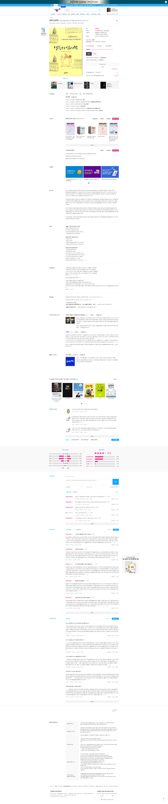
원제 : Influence (81, 23)
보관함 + (95, 53)
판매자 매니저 (92, 786)
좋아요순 (107, 618)
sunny (73, 411)
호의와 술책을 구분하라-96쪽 (73, 277)
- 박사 (79, 277)
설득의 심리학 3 (112, 136)
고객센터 (112, 5)
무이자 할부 (99, 45)
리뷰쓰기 (116, 529)
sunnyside (67, 593)
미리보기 (66, 78)
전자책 (59, 5)
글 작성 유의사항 (114, 487)
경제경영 (72, 101)
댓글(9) (80, 593)
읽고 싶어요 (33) (75, 439)
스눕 (100, 398)
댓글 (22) (82, 635)
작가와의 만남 (93, 14)
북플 (107, 14)
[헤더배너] (112, 10)
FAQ (113, 795)
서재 (110, 14)
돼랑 (76, 504)
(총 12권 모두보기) (80, 118)
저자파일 (91, 314)
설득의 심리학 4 (101, 136)
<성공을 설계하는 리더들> (101, 325)
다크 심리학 (67, 398)
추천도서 (88, 14)
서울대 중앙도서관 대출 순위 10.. (94, 108)
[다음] (78, 51)
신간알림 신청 (73, 97)
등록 (116, 481)
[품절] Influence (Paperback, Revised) (73, 156)
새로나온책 (73, 14)
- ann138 (76, 274)
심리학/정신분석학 (78, 104)
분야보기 (53, 14)
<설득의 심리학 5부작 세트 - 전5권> (87, 325)
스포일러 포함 (89, 487)
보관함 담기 (109, 118)
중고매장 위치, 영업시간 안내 (108, 799)
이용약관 (60, 786)
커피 (94, 5)
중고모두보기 (114, 68)
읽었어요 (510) (94, 439)
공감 (117, 504)
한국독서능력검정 (90, 110)
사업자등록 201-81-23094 (62, 793)
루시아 (76, 520)
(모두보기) (86, 327)
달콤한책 (67, 544)
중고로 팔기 (98, 72)
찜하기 (117, 635)
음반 (88, 5)
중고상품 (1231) (102, 64)
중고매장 (81, 5)
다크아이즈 (68, 696)
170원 (102, 66)
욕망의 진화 (89, 398)
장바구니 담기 (115, 118)
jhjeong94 (77, 509)
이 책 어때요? (115, 439)
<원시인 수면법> (98, 357)
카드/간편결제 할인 (90, 45)
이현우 (61, 23)
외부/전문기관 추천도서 (80, 108)
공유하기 (117, 20)
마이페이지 (108, 5)
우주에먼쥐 (77, 498)
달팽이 (67, 576)
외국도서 (66, 5)
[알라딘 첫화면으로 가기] (57, 9)
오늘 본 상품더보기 (114, 710)
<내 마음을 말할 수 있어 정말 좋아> (87, 357)
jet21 (66, 559)
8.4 (93, 41)
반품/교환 (101, 722)
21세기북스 (69, 23)
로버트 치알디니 (52, 23)
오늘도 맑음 (77, 515)
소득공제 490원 (108, 45)
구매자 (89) (68, 529)
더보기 (85, 260)
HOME (52, 5)
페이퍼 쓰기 (115, 618)
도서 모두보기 (75, 354)
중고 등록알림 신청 (90, 72)
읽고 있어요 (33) (84, 439)
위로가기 (163, 799)
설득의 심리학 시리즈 (83, 20)
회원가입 (104, 5)
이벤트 (77, 14)
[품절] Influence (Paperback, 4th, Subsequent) (75, 158)
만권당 (63, 5)
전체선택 (102, 118)
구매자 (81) (68, 492)
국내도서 (55, 5)
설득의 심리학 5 (69, 136)
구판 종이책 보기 (103, 57)
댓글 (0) (85, 411)
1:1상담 (97, 722)
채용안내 (56, 786)
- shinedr (71, 289)
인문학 (72, 104)
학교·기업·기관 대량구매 (113, 786)
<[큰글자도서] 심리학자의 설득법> (76, 344)
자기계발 (72, 99)
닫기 (166, 2)
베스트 (69, 14)
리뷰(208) (103, 41)
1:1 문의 (102, 795)
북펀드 (99, 14)
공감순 (109, 529)
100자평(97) (97, 41)
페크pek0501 (68, 635)
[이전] (53, 51)
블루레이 (91, 5)
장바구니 (116, 5)
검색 (100, 10)
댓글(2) (79, 576)
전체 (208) (78, 529)
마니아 (67, 439)
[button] (81, 403)
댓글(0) (80, 544)
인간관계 (77, 106)
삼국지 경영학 (111, 398)
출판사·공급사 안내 (99, 786)
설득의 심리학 (89, 57)
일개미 (73, 424)
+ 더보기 (113, 542)
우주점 (85, 5)
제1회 (96, 110)
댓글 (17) (82, 652)
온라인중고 (76, 5)
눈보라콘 (67, 681)
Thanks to (113, 504)
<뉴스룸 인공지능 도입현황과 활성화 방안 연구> (104, 344)
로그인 (101, 5)
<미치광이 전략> (106, 357)
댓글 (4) (85, 424)
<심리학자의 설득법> (88, 344)
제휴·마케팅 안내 (85, 786)
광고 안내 (106, 786)
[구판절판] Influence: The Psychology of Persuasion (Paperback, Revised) (81, 153)
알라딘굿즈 (71, 5)
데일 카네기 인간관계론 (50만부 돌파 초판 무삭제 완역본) (56, 400)
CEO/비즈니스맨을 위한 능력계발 (82, 101)
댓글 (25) (82, 667)
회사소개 (52, 786)
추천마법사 (64, 14)
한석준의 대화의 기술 (78, 398)
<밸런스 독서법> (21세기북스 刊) (104, 304)
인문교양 (101, 110)
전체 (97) (75, 492)
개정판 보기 (101, 59)
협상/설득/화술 (78, 99)
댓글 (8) (80, 696)
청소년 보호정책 (74, 786)
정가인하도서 (82, 14)
